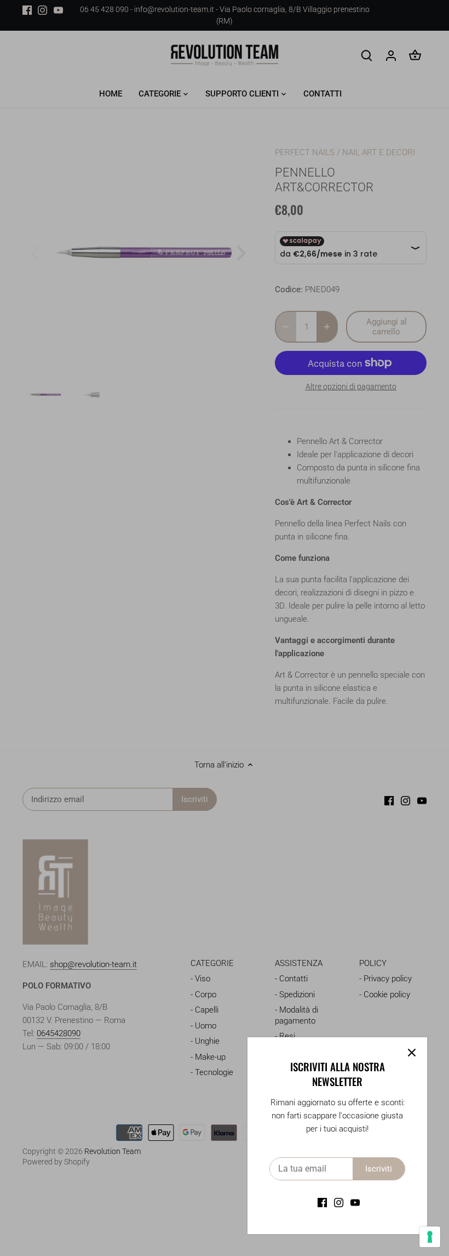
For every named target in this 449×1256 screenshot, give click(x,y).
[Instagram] (338, 1202)
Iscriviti (378, 1169)
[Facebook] (322, 1202)
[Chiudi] (412, 1053)
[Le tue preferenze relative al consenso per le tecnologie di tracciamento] (429, 1236)
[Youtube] (355, 1202)
